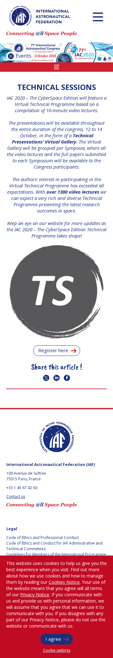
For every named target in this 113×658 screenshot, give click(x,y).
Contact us (15, 496)
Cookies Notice (64, 582)
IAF (39, 16)
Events (22, 55)
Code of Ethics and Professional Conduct (42, 537)
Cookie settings (56, 650)
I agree (53, 639)
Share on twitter (46, 378)
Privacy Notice (34, 595)
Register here (53, 350)
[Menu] (98, 16)
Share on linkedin (56, 378)
